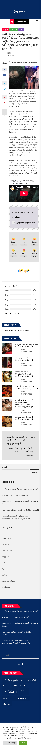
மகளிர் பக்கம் (6, 563)
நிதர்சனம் (20, 11)
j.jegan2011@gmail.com (26, 223)
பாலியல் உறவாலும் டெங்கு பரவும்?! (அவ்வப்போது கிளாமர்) (27, 387)
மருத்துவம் (5, 557)
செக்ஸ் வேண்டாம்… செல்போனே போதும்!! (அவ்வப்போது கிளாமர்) (24, 373)
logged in (14, 330)
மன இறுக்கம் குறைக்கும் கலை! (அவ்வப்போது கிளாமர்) (27, 345)
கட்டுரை (4, 575)
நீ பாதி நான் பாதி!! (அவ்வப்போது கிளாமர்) (24, 359)
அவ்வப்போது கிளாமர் (8, 581)
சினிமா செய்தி (6, 539)
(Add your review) (12, 313)
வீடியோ (4, 569)
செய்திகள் (5, 545)
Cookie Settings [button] (10, 743)
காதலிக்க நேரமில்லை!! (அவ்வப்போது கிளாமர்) (24, 418)
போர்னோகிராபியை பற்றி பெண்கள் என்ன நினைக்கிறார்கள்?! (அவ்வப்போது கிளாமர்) (24, 403)
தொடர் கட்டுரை (7, 551)
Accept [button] (22, 743)
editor (9, 53)
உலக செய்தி (6, 587)
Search (4, 467)
